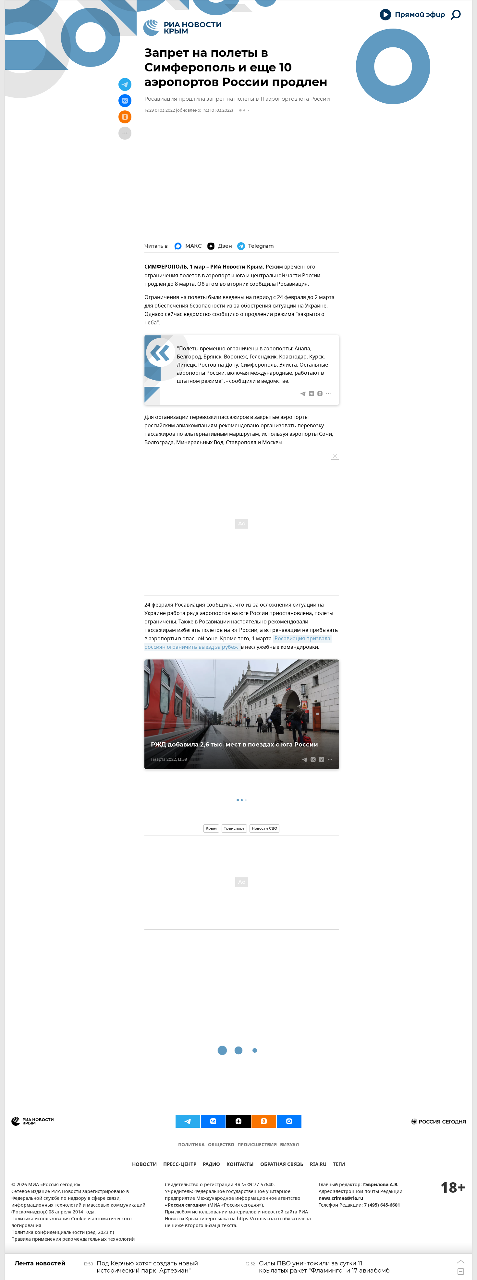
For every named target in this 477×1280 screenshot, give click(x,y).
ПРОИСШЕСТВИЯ (257, 1145)
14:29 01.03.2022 (159, 110)
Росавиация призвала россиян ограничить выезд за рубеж (238, 643)
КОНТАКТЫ (240, 1165)
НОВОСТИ (144, 1165)
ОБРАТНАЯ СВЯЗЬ (281, 1165)
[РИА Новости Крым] (182, 28)
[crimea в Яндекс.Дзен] (238, 1121)
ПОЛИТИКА (191, 1145)
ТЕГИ (339, 1165)
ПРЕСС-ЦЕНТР (179, 1165)
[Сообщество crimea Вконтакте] (213, 1121)
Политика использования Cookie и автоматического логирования (71, 1222)
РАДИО (211, 1165)
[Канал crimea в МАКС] (289, 1121)
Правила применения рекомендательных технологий (73, 1239)
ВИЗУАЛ (289, 1145)
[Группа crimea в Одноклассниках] (263, 1121)
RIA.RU (318, 1165)
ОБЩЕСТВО (221, 1145)
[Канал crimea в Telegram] (188, 1121)
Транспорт (234, 828)
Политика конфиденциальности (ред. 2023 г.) (62, 1232)
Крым (211, 828)
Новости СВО (264, 828)
